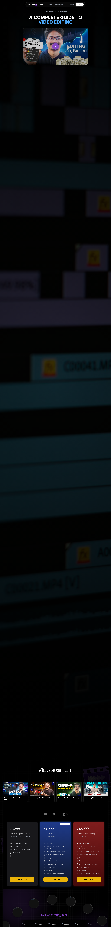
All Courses (49, 4)
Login (79, 4)
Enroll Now (22, 879)
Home (41, 4)
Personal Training (59, 4)
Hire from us (70, 4)
